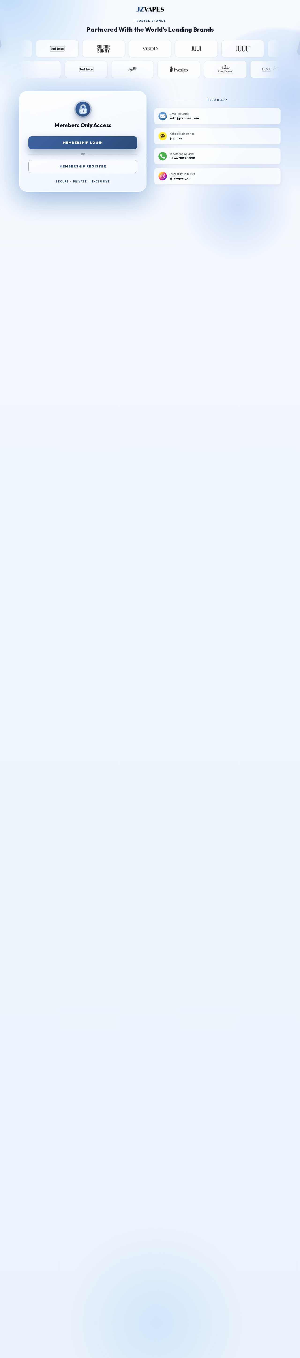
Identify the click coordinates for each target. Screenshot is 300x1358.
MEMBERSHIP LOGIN (83, 143)
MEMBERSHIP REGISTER (83, 166)
